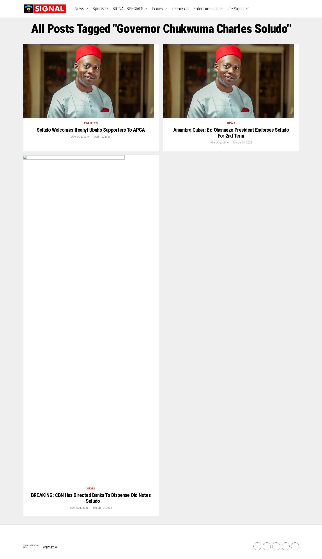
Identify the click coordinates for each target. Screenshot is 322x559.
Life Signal (235, 8)
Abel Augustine (80, 136)
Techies (178, 8)
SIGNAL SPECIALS (128, 8)
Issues (157, 8)
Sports (98, 8)
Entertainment (205, 8)
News (79, 8)
